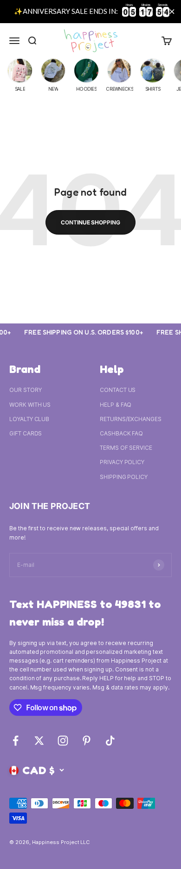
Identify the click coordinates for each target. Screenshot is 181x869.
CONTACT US (118, 389)
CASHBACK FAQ (121, 433)
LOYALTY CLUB (29, 419)
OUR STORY (25, 389)
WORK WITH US (30, 404)
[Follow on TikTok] (110, 740)
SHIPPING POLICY (124, 476)
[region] (90, 11)
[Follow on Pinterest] (86, 740)
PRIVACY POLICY (122, 462)
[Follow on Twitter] (39, 740)
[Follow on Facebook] (15, 740)
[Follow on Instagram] (63, 740)
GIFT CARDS (25, 433)
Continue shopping (90, 222)
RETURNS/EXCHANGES (131, 419)
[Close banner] (172, 11)
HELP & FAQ (115, 404)
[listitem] (20, 76)
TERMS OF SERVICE (126, 447)
